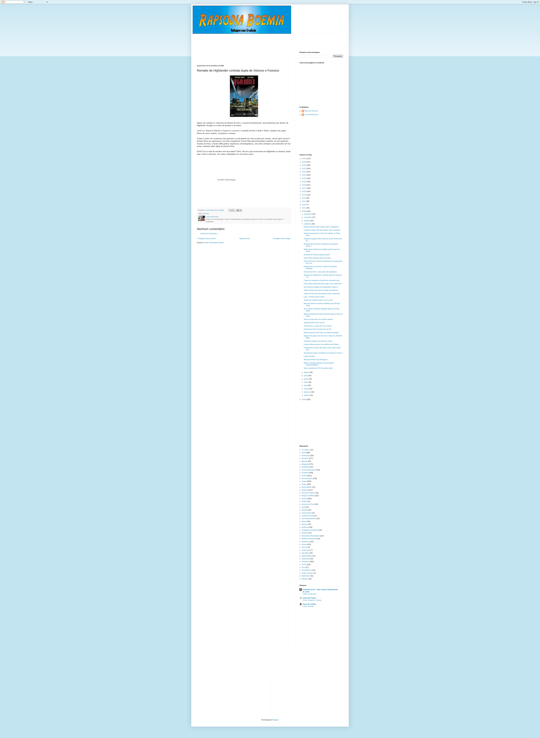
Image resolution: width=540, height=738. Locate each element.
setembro (308, 224)
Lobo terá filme (309, 356)
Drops (304, 484)
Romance (305, 542)
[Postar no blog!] (232, 210)
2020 (304, 178)
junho (306, 379)
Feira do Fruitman (308, 493)
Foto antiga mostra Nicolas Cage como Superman (323, 284)
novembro (308, 217)
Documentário (307, 478)
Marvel (304, 522)
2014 (304, 198)
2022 (304, 172)
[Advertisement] (248, 40)
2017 (304, 188)
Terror (304, 565)
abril (306, 385)
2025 (304, 162)
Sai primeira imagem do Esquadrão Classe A (321, 287)
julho (306, 376)
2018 (304, 185)
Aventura (305, 458)
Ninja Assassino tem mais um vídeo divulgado (321, 333)
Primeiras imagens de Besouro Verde (318, 341)
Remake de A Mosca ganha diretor (317, 255)
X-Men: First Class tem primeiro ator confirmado (322, 294)
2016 (304, 191)
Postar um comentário (208, 234)
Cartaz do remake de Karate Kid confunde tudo (322, 280)
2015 (304, 195)
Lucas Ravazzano (311, 115)
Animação (305, 456)
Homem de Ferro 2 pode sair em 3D (317, 329)
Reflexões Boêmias (309, 539)
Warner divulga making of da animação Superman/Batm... (319, 364)
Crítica (304, 476)
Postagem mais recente (207, 239)
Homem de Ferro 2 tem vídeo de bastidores (320, 272)
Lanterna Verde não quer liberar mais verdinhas (322, 230)
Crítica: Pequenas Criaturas (311, 600)
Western (305, 579)
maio (306, 382)
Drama (304, 481)
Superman (306, 559)
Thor (303, 567)
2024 (304, 165)
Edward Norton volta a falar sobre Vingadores (321, 227)
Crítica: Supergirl (308, 606)
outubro (307, 221)
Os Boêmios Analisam (310, 530)
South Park (306, 550)
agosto (307, 372)
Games (304, 499)
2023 (304, 169)
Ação (304, 453)
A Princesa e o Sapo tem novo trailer (317, 326)
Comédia (305, 473)
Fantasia (305, 490)
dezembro (308, 214)
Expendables (307, 487)
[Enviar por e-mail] (230, 210)
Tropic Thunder (307, 573)
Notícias (206, 213)
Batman (305, 461)
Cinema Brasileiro (308, 470)
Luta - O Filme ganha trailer (314, 297)
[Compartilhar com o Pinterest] (240, 210)
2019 (304, 182)
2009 (304, 211)
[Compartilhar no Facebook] (238, 210)
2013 (304, 201)
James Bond (306, 513)
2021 (304, 175)
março (306, 389)
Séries (304, 544)
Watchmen (306, 576)
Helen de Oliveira (311, 111)
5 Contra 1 (306, 450)
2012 (304, 205)
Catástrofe (306, 467)
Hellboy (305, 501)
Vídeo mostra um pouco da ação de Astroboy (321, 290)
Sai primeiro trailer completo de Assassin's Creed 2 (323, 353)
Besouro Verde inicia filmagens (316, 360)
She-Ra (305, 547)
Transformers (307, 570)
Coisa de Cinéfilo (309, 604)
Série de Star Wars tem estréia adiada (318, 319)
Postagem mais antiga (281, 239)
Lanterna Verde (307, 516)
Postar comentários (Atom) (213, 243)
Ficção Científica (308, 496)
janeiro (307, 395)
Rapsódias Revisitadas (310, 536)
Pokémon (305, 533)
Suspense (305, 562)
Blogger (275, 720)
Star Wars (305, 553)
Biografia (305, 464)
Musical (305, 524)
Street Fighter (307, 556)
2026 (304, 159)
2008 (304, 399)
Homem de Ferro (308, 504)
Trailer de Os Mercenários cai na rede (318, 300)
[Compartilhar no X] (235, 210)
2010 (304, 208)
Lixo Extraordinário (309, 519)
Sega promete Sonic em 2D (314, 323)
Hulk (303, 507)
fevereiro (307, 392)
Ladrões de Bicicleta (309, 594)
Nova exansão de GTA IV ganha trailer (318, 368)
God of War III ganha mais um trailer (317, 258)
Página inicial (244, 239)
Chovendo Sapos (309, 598)
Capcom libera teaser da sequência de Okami (321, 344)
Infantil (304, 510)
